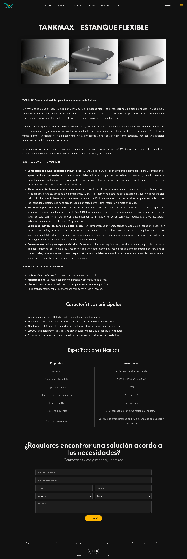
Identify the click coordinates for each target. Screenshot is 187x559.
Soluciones (61, 6)
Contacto (120, 6)
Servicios (91, 6)
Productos (76, 6)
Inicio (48, 6)
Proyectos (105, 6)
